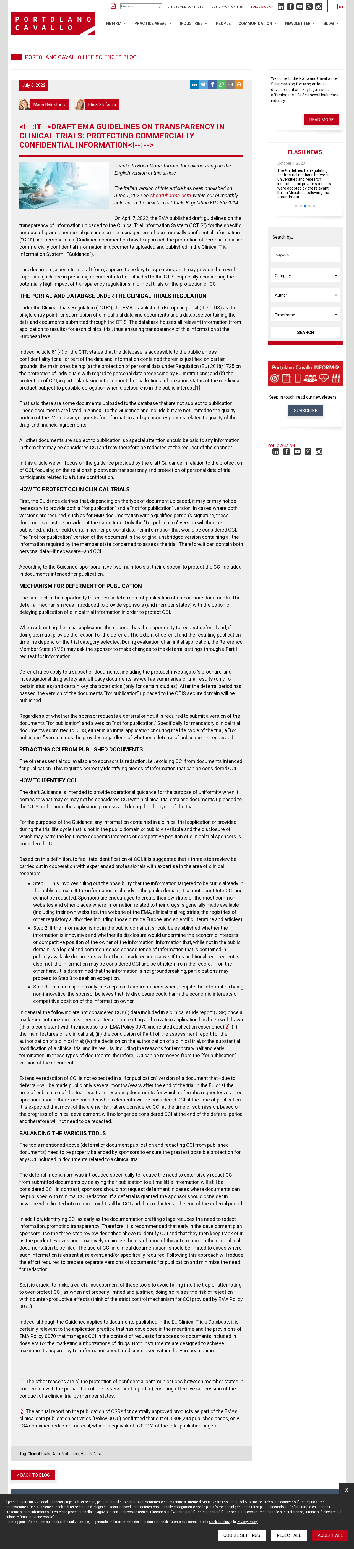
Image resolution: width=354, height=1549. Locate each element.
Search (305, 332)
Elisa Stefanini (96, 104)
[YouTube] (299, 7)
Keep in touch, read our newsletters (302, 397)
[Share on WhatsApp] (221, 84)
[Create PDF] (113, 6)
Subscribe (305, 410)
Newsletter (298, 23)
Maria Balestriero (44, 104)
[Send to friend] (230, 84)
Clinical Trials (39, 1453)
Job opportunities (227, 7)
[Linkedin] (281, 7)
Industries (191, 23)
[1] (197, 388)
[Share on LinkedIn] (194, 84)
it (334, 7)
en (341, 7)
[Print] (239, 84)
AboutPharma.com (170, 195)
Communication (255, 23)
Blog (329, 23)
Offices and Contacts (185, 7)
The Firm (112, 23)
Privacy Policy (247, 1522)
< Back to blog (33, 1475)
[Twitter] (309, 7)
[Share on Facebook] (212, 84)
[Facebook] (290, 7)
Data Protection (65, 1453)
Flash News (305, 152)
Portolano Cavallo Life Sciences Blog (81, 57)
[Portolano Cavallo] (53, 23)
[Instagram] (318, 7)
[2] (227, 1027)
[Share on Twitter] (203, 84)
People (223, 23)
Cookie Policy (219, 1522)
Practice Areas (150, 23)
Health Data (91, 1453)
